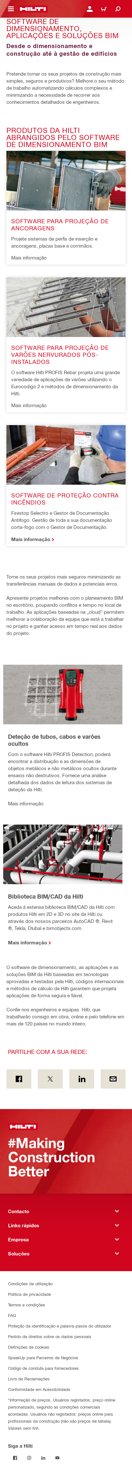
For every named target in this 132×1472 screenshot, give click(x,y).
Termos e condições (26, 1304)
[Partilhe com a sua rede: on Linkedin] (81, 1079)
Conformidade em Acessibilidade (39, 1389)
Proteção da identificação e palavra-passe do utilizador (59, 1325)
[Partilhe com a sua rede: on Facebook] (18, 1079)
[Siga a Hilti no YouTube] (57, 1458)
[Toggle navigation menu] (11, 9)
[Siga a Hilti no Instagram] (29, 1458)
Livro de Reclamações (29, 1378)
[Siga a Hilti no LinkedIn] (43, 1458)
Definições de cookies (28, 1347)
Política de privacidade (29, 1294)
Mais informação (30, 539)
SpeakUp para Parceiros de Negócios (43, 1357)
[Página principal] (33, 8)
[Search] (118, 9)
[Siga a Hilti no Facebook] (15, 1458)
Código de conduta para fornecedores (43, 1368)
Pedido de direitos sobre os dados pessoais (49, 1336)
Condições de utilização (30, 1283)
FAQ (12, 1315)
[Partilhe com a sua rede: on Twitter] (50, 1079)
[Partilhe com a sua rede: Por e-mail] (113, 1079)
